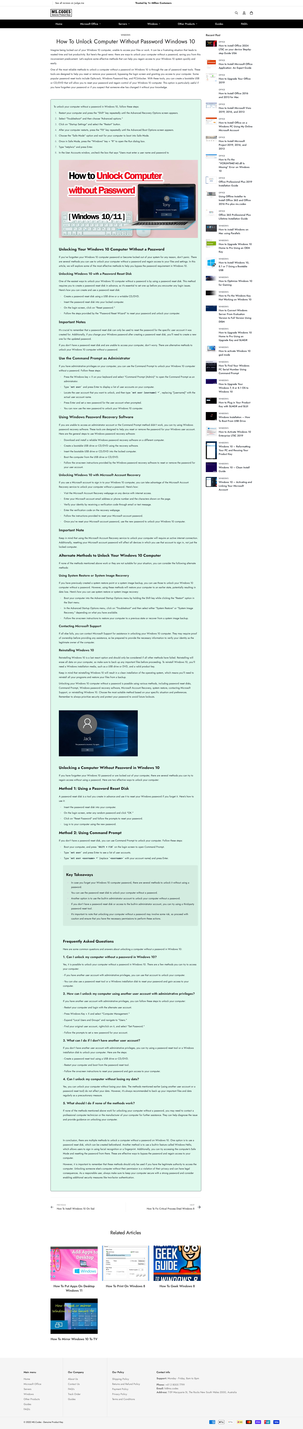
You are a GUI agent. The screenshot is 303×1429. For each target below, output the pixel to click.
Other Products (186, 24)
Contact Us (74, 1384)
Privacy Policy (119, 1394)
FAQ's (244, 24)
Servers (123, 24)
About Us (73, 1379)
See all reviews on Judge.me (69, 3)
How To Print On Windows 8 (125, 1286)
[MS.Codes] (61, 13)
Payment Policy (120, 1389)
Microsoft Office (89, 24)
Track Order (74, 1394)
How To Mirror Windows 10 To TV (74, 1339)
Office (222, 41)
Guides (219, 24)
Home (59, 24)
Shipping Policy (120, 1379)
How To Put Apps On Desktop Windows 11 (74, 1288)
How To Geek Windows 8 (177, 1286)
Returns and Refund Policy (126, 1384)
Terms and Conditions (123, 1399)
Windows (152, 24)
